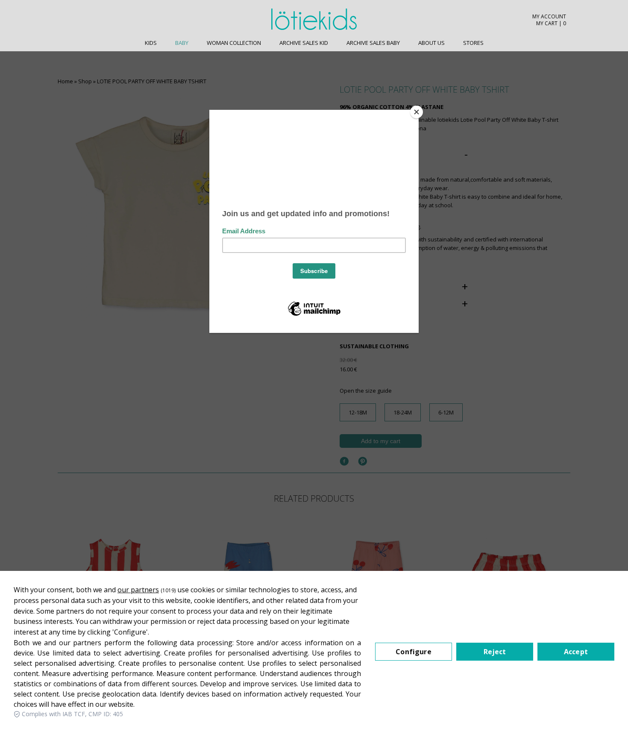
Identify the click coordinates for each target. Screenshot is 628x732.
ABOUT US (431, 43)
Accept (576, 651)
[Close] (416, 112)
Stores (473, 43)
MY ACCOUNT (549, 16)
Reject (495, 651)
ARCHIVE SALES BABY (373, 43)
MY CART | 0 (551, 23)
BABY (181, 43)
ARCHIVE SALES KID (303, 43)
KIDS (151, 43)
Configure (413, 651)
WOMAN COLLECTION (234, 43)
